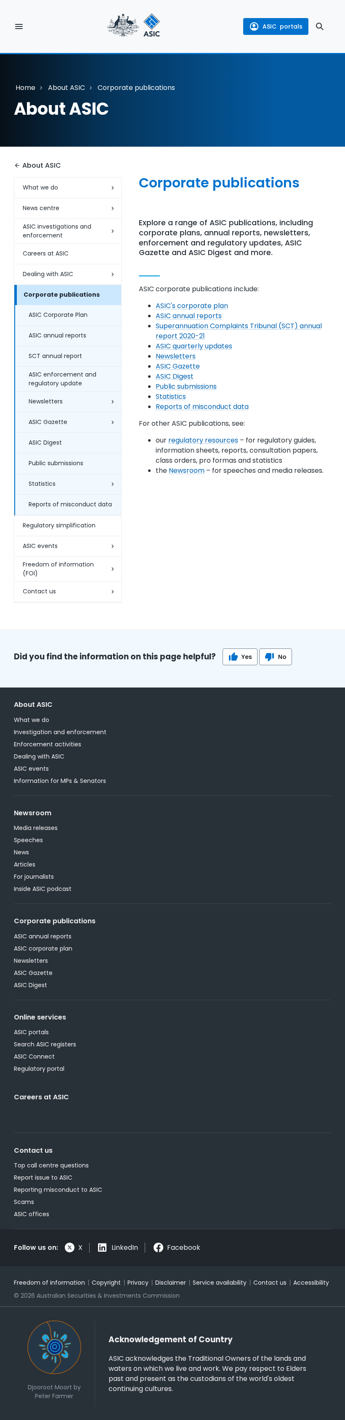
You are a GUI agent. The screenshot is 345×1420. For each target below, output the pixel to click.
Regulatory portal (39, 1068)
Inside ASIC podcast (43, 889)
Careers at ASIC (46, 253)
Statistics (42, 483)
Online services (40, 1017)
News (21, 852)
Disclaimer (170, 1282)
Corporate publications (62, 294)
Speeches (28, 840)
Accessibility (311, 1282)
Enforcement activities (47, 744)
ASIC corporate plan (43, 948)
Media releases (36, 828)
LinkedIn (124, 1247)
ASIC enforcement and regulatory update (62, 378)
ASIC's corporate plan (192, 306)
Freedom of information (49, 1282)
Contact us (39, 591)
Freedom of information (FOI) (58, 568)
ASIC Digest (45, 442)
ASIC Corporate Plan (58, 315)
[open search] (319, 26)
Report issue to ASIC (43, 1177)
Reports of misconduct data (70, 504)
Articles (24, 864)
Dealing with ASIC (48, 274)
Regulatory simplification (59, 525)
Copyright (106, 1282)
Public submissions (56, 463)
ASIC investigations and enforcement (57, 231)
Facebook (183, 1247)
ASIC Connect (34, 1056)
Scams (24, 1202)
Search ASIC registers (45, 1044)
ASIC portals (31, 1032)
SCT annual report (55, 356)
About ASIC (66, 87)
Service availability (220, 1282)
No (282, 657)
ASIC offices (31, 1214)
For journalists (34, 876)
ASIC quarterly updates (194, 346)
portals (283, 26)
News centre (41, 208)
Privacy (138, 1282)
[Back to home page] (133, 26)
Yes (247, 657)
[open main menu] (19, 26)
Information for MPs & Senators (60, 781)
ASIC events (40, 546)
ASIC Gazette (48, 422)
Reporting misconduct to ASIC (58, 1190)
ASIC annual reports (57, 335)
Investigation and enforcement (60, 732)
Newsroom (186, 470)
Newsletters (46, 401)
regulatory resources (203, 440)
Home (25, 87)
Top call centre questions (51, 1165)
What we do (40, 187)
